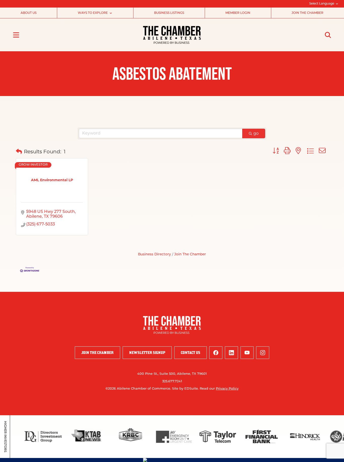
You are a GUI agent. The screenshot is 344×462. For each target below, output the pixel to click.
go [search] (256, 133)
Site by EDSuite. (185, 388)
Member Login (237, 13)
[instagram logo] (262, 352)
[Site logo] (172, 35)
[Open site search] (328, 35)
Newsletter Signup (147, 352)
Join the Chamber (307, 13)
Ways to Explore (93, 13)
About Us (29, 13)
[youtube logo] (247, 352)
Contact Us (190, 352)
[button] (19, 151)
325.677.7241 (172, 381)
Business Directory (154, 254)
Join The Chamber (190, 254)
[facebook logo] (215, 352)
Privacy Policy (227, 388)
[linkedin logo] (231, 352)
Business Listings (169, 13)
